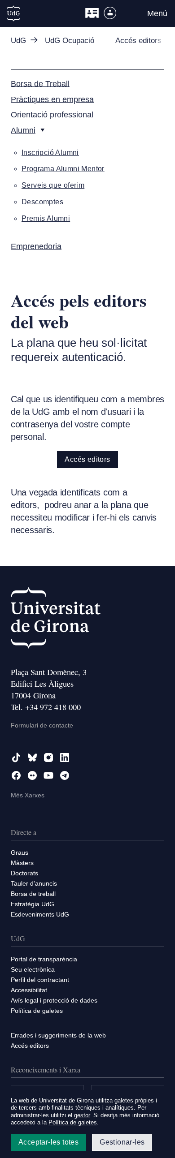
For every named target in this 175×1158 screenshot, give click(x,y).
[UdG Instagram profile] (48, 757)
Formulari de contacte (42, 725)
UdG (18, 40)
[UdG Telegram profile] (64, 775)
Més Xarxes (27, 795)
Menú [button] (157, 13)
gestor (82, 1115)
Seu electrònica (33, 969)
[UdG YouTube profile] (48, 775)
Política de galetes (37, 1010)
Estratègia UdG (32, 904)
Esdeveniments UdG (40, 914)
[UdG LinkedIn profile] (64, 757)
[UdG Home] (13, 13)
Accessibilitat (29, 990)
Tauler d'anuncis (34, 883)
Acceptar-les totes (48, 1142)
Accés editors (87, 459)
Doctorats (24, 873)
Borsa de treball (33, 893)
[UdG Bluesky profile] (32, 757)
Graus (19, 852)
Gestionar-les (122, 1142)
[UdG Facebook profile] (16, 775)
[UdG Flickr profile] (32, 775)
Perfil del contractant (40, 979)
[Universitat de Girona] (56, 619)
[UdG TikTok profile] (16, 757)
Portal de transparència (44, 959)
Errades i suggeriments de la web (58, 1035)
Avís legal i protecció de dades (54, 1000)
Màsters (22, 862)
